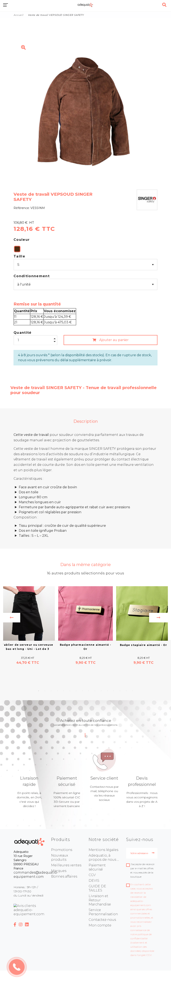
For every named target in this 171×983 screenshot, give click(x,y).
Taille (19, 256)
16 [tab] (132, 691)
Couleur (22, 240)
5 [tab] (64, 691)
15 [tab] (126, 691)
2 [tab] (45, 691)
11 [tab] (101, 691)
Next (158, 617)
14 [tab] (120, 691)
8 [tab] (82, 691)
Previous (11, 617)
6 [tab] (70, 691)
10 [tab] (95, 691)
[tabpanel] (85, 626)
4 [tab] (57, 691)
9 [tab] (89, 691)
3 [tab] (51, 691)
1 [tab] (38, 691)
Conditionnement (32, 276)
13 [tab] (114, 691)
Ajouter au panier (113, 340)
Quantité (23, 333)
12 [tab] (107, 691)
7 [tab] (76, 691)
